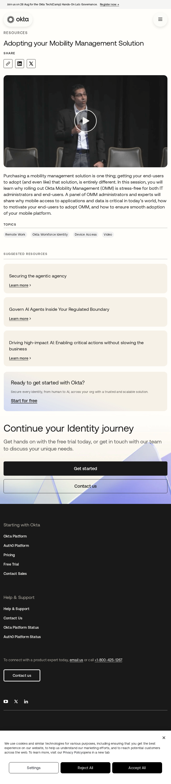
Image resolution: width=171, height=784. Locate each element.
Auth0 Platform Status (22, 637)
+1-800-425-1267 (108, 660)
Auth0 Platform (16, 546)
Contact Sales (15, 574)
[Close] (164, 738)
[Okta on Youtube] (6, 702)
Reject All (85, 768)
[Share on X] (31, 63)
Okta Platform (15, 536)
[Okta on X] (16, 702)
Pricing (9, 555)
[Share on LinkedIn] (19, 63)
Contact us (22, 675)
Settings (34, 768)
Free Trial (11, 564)
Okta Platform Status (21, 627)
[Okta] (18, 19)
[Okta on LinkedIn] (26, 702)
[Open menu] (160, 19)
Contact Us (13, 618)
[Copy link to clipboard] (8, 63)
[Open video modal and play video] (85, 121)
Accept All (137, 768)
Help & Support (16, 609)
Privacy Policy (86, 752)
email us (76, 660)
